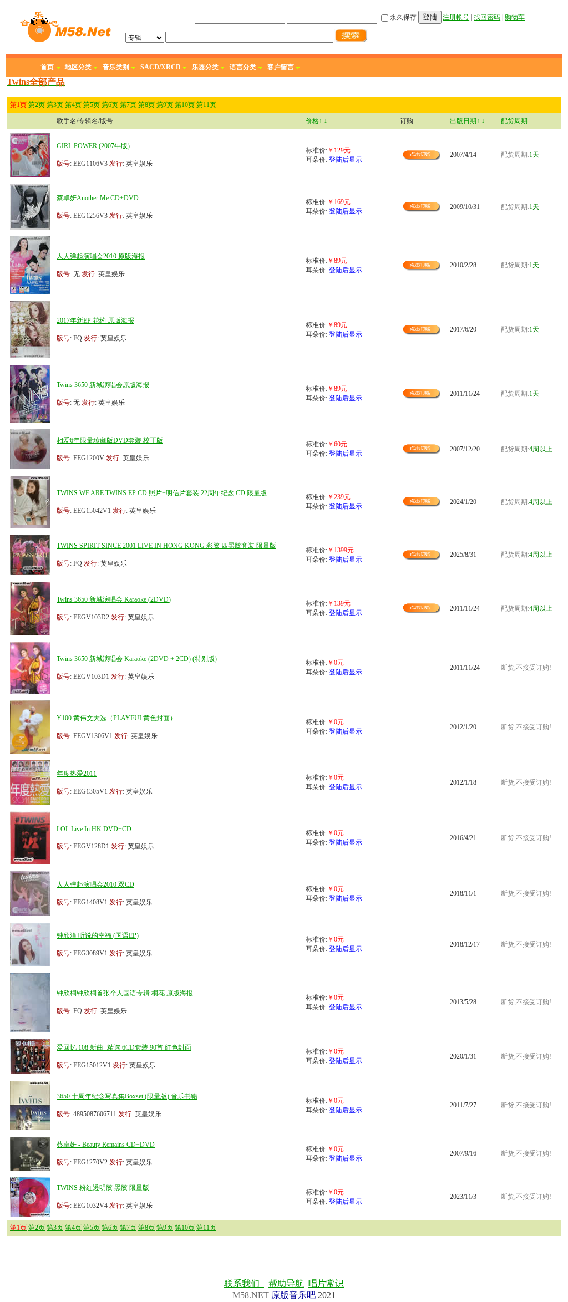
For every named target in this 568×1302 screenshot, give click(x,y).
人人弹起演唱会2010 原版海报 (101, 256)
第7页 (128, 105)
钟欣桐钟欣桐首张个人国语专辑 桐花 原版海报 (125, 993)
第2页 (36, 105)
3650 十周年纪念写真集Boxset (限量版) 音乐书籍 (127, 1096)
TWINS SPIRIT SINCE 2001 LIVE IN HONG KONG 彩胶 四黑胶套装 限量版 (166, 546)
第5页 (91, 105)
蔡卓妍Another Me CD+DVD (98, 198)
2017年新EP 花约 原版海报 (95, 320)
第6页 (110, 105)
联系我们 (244, 1283)
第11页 (206, 105)
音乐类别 (116, 67)
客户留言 (280, 67)
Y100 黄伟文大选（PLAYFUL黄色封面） (116, 718)
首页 (47, 67)
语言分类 (243, 67)
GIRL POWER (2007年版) (93, 146)
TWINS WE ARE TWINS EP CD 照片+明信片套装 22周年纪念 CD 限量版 (162, 493)
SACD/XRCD (160, 67)
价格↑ (314, 121)
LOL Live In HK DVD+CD (94, 829)
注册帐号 (456, 17)
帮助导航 (286, 1283)
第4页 (73, 105)
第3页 (55, 105)
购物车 (515, 17)
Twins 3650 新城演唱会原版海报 (103, 385)
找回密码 (487, 17)
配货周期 (514, 121)
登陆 (430, 17)
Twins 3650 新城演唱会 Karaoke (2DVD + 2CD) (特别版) (137, 659)
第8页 (146, 105)
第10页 (185, 105)
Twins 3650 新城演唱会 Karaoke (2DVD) (114, 599)
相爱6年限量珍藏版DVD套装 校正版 (110, 440)
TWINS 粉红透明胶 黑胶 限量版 (103, 1188)
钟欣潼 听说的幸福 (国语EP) (98, 935)
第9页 (164, 105)
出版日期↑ (465, 121)
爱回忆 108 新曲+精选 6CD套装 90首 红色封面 (124, 1047)
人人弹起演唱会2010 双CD (95, 884)
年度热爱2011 (77, 773)
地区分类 (78, 67)
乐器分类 (205, 67)
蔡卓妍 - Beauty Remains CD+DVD (106, 1144)
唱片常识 (326, 1283)
